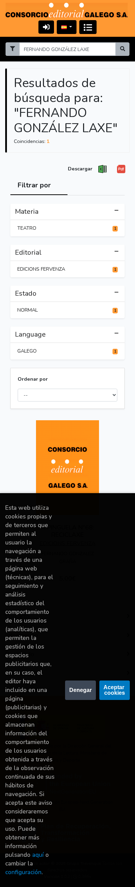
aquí (38, 855)
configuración (23, 872)
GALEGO (66, 350)
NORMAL (66, 309)
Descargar (80, 168)
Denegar (80, 690)
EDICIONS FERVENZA (66, 268)
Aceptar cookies (115, 690)
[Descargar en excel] (102, 169)
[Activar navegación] (88, 27)
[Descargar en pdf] (121, 169)
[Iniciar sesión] (46, 26)
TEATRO (66, 228)
